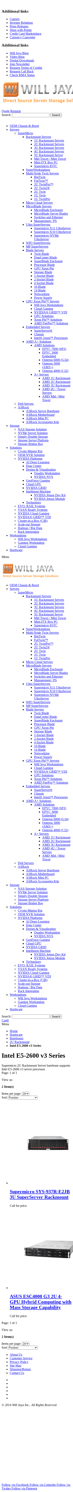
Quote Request (11, 111)
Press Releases (19, 26)
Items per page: (11, 1093)
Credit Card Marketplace (25, 33)
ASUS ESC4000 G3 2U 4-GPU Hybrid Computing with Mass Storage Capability (40, 1302)
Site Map (15, 1365)
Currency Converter (22, 37)
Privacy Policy (19, 1362)
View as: (7, 1079)
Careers (14, 19)
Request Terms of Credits (26, 67)
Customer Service (21, 1358)
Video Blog (17, 57)
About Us (16, 1354)
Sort (4, 1097)
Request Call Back (22, 71)
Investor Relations (21, 22)
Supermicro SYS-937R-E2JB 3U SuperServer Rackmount (40, 1194)
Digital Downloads (22, 60)
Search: (6, 115)
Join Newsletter (20, 64)
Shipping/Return (20, 1369)
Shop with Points (21, 30)
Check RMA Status (22, 75)
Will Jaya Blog (19, 53)
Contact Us (17, 1373)
